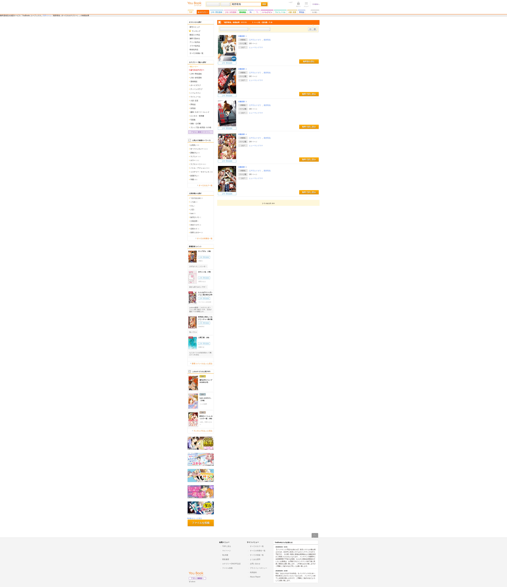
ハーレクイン (267, 12)
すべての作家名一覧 (204, 238)
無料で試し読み (309, 94)
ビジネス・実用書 (197, 116)
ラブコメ (195, 156)
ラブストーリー (198, 164)
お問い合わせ (255, 564)
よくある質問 (255, 559)
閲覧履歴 (225, 559)
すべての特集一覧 (196, 53)
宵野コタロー (196, 232)
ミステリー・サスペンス (201, 172)
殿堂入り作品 (195, 34)
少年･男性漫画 (216, 12)
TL (257, 12)
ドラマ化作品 (195, 46)
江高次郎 (194, 221)
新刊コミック (195, 27)
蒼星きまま (202, 281)
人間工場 (202, 337)
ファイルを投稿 (201, 522)
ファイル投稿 (227, 568)
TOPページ (47, 15)
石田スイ (194, 228)
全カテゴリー (203, 12)
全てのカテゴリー (197, 70)
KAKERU (201, 326)
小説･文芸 (292, 12)
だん (192, 205)
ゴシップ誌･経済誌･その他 (200, 127)
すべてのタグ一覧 (205, 185)
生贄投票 (242, 36)
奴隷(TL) (194, 175)
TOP (191, 12)
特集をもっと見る (195, 518)
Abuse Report (255, 577)
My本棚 (225, 555)
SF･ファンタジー (199, 149)
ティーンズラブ (196, 89)
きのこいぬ (203, 272)
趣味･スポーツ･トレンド (199, 112)
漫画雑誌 (242, 12)
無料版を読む (309, 61)
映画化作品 (194, 49)
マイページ (226, 551)
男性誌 (301, 12)
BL (251, 12)
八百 (192, 209)
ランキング (196, 31)
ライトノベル (280, 12)
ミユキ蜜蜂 (203, 404)
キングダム (203, 251)
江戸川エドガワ (255, 40)
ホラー (194, 160)
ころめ (194, 202)
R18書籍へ (316, 4)
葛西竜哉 (267, 40)
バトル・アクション (199, 168)
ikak (193, 213)
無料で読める (195, 38)
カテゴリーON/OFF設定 (231, 564)
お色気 (194, 145)
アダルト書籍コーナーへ (200, 132)
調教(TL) (195, 152)
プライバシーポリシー (258, 568)
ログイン (298, 6)
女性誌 (193, 108)
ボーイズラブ (195, 85)
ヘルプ (290, 2)
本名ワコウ (195, 225)
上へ (315, 537)
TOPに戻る (226, 546)
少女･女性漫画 (230, 12)
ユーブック (199, 575)
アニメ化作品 (195, 42)
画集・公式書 (195, 123)
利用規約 (253, 572)
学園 (193, 179)
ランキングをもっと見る (203, 431)
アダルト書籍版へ (197, 578)
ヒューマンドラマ (256, 47)
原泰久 (200, 261)
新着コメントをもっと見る (202, 363)
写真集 (193, 119)
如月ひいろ (195, 217)
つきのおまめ (196, 198)
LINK (201, 422)
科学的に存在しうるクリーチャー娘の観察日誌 (205, 319)
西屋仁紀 (201, 347)
